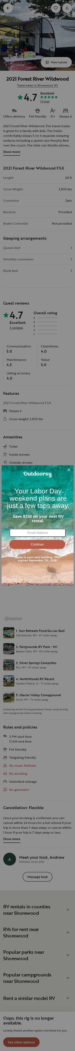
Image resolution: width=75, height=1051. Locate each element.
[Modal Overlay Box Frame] (38, 525)
